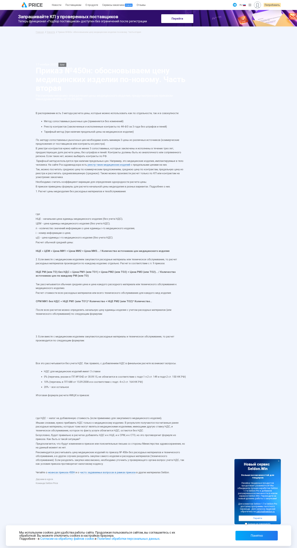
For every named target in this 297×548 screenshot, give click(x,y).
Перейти (177, 18)
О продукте (91, 5)
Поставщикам (73, 5)
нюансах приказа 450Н (61, 472)
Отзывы (141, 5)
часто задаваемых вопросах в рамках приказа (108, 472)
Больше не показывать (259, 524)
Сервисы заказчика (117, 5)
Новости (56, 5)
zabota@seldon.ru (265, 511)
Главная (40, 32)
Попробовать (272, 5)
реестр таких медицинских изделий (109, 164)
